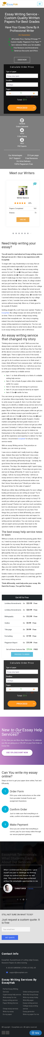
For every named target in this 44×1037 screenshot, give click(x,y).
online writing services (31, 992)
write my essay (8, 1011)
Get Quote (10, 937)
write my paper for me (31, 1014)
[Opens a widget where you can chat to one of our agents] (35, 1033)
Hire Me (23, 220)
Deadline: (9, 80)
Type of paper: (11, 72)
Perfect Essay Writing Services (10, 990)
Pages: (8, 89)
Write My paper (28, 1000)
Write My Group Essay (30, 994)
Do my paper (7, 1014)
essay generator (29, 1011)
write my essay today (30, 997)
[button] (39, 4)
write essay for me (9, 997)
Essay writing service (10, 1000)
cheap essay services (10, 1009)
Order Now (22, 60)
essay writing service (30, 1003)
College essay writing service (30, 1007)
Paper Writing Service (10, 1003)
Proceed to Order (22, 654)
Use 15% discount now (17, 752)
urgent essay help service (12, 994)
